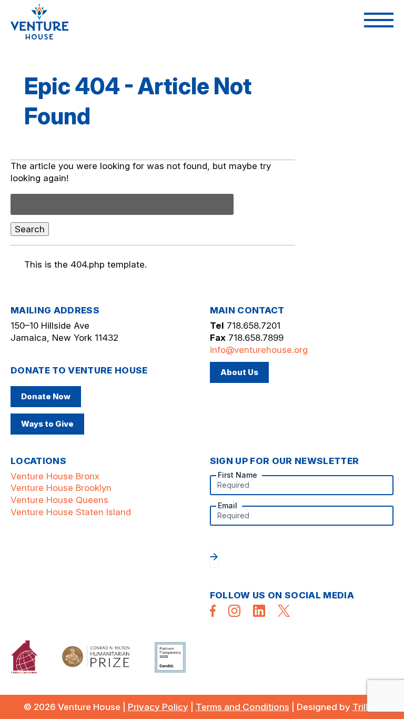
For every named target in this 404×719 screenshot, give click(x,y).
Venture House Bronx (55, 476)
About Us (239, 372)
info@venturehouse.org (259, 349)
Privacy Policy (158, 707)
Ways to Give (47, 424)
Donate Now (45, 396)
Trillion (366, 707)
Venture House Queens (59, 500)
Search (30, 229)
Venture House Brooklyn (61, 487)
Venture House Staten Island (71, 512)
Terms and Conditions (242, 707)
